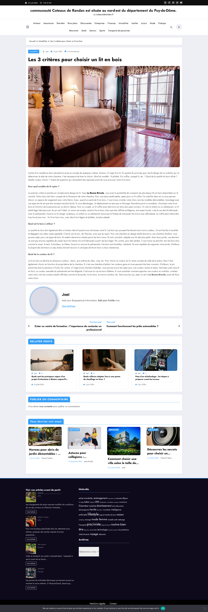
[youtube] (181, 2)
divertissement (104, 506)
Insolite (135, 23)
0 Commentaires (73, 51)
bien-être (119, 498)
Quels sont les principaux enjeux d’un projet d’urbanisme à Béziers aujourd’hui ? (50, 378)
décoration (120, 506)
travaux (115, 530)
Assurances (48, 23)
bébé (86, 501)
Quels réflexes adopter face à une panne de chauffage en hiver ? (101, 377)
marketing (81, 520)
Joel (47, 51)
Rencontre (73, 30)
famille (93, 509)
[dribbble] (173, 2)
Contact (113, 603)
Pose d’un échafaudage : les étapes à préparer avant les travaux (152, 377)
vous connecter (46, 406)
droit (113, 506)
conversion (123, 502)
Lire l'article (31, 512)
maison (120, 514)
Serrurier (86, 530)
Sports (102, 30)
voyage (94, 534)
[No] (205, 608)
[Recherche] (171, 27)
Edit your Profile (106, 300)
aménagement (100, 498)
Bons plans (72, 23)
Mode (152, 23)
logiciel (102, 515)
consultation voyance (113, 502)
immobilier (107, 510)
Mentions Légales (97, 603)
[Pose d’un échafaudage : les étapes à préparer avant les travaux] (155, 359)
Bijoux (125, 498)
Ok (163, 608)
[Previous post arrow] (29, 326)
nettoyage (121, 519)
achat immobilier (86, 498)
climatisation (103, 502)
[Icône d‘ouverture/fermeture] (27, 27)
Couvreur (83, 506)
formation (99, 510)
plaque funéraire (105, 525)
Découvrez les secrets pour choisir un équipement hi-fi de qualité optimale (162, 451)
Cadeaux (92, 502)
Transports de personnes (119, 30)
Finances (112, 23)
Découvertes (85, 23)
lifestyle (93, 514)
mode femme (99, 519)
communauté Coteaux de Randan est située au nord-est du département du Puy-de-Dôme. (103, 10)
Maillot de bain (110, 515)
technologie (102, 529)
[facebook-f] (165, 2)
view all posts (68, 306)
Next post (111, 322)
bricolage (81, 502)
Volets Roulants (84, 534)
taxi (95, 530)
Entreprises (99, 23)
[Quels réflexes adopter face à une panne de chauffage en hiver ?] (103, 359)
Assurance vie (111, 498)
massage (88, 519)
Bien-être (61, 23)
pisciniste (94, 524)
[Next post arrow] (179, 326)
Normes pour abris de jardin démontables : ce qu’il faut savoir (45, 452)
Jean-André (88, 461)
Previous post (96, 322)
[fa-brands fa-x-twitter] (169, 2)
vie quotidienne (123, 530)
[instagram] (177, 2)
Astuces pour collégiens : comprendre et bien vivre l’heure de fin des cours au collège (84, 455)
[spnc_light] (179, 27)
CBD (97, 501)
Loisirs (144, 23)
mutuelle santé (112, 519)
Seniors (92, 30)
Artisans (36, 23)
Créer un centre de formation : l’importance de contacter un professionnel (68, 328)
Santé (83, 30)
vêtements (102, 534)
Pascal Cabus (47, 458)
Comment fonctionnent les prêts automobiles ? (132, 326)
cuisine (92, 505)
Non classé (34, 430)
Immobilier (123, 23)
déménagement (84, 510)
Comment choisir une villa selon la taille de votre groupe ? (122, 461)
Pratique (162, 23)
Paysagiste (82, 525)
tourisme (110, 530)
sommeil (91, 530)
